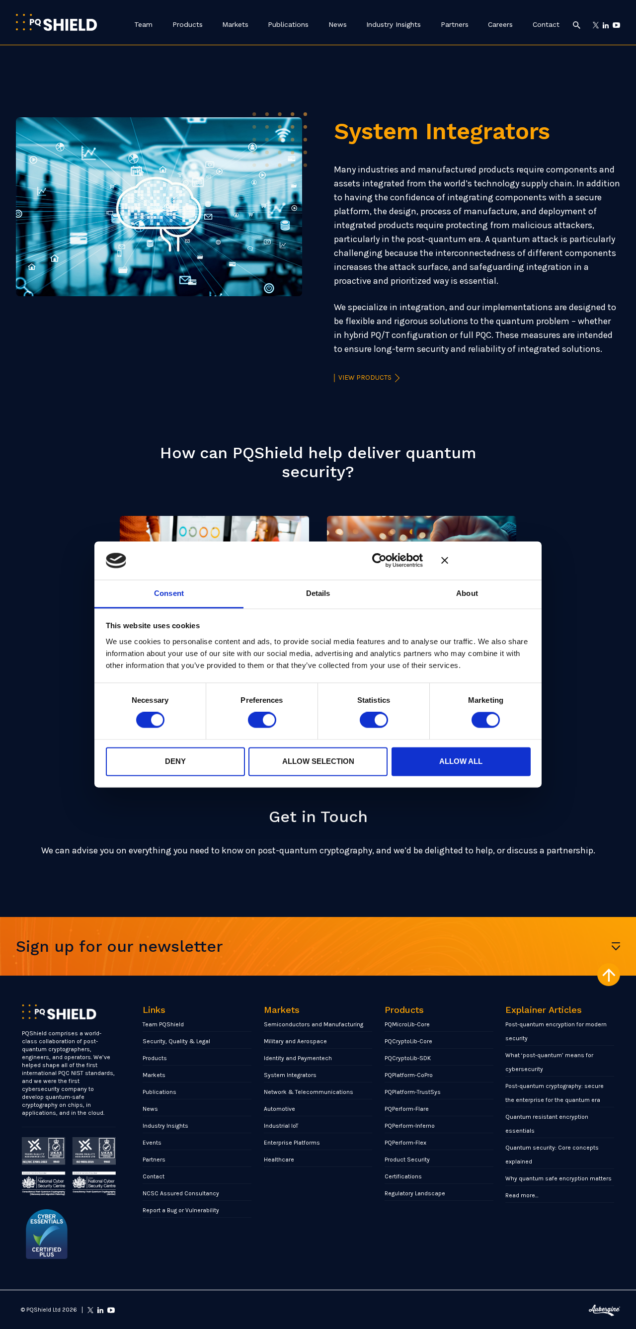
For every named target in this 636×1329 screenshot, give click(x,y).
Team (143, 24)
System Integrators (290, 1075)
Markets (235, 24)
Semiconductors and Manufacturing (313, 1024)
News (337, 24)
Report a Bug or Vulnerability (181, 1210)
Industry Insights (393, 24)
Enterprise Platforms (292, 1142)
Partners (455, 24)
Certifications (403, 1176)
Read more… (522, 1195)
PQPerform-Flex (405, 1142)
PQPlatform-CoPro (409, 1075)
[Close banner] (486, 560)
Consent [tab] (169, 593)
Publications (288, 24)
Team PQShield (163, 1024)
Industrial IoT (281, 1125)
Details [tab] (318, 593)
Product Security (407, 1159)
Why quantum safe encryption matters (558, 1178)
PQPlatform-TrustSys (413, 1091)
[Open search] (576, 24)
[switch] (262, 720)
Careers (500, 24)
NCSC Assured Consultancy (181, 1193)
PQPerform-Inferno (410, 1125)
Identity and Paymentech (298, 1058)
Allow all (460, 761)
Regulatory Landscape (415, 1193)
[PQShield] (56, 22)
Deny (175, 761)
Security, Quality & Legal (176, 1041)
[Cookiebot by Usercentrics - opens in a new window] (379, 560)
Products (187, 24)
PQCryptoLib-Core (408, 1041)
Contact (546, 24)
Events (152, 1142)
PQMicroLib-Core (407, 1024)
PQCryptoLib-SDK (408, 1058)
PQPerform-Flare (407, 1108)
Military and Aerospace (295, 1041)
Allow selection (318, 761)
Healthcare (279, 1159)
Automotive (279, 1108)
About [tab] (467, 593)
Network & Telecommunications (308, 1091)
